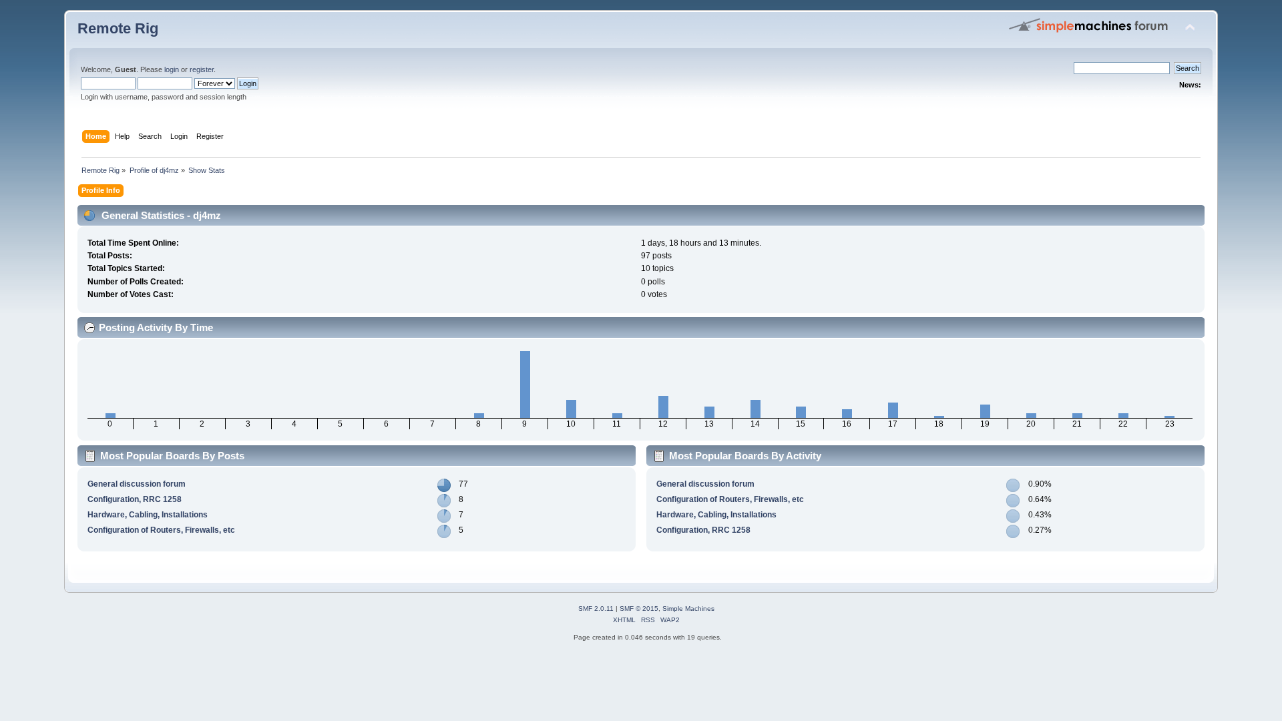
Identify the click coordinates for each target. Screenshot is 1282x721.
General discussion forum (136, 484)
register (202, 69)
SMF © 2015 (639, 608)
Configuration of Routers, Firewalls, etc (161, 530)
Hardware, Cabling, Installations (147, 514)
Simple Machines (688, 608)
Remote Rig (117, 28)
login (171, 69)
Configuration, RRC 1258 (134, 499)
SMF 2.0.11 (596, 608)
